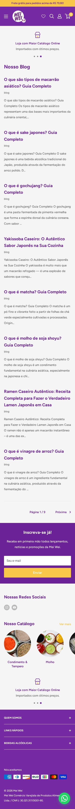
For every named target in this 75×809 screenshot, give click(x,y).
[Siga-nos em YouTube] (14, 607)
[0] (67, 16)
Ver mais (65, 624)
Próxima (61, 512)
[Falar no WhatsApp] (64, 798)
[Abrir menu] (6, 16)
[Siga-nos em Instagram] (7, 607)
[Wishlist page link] (43, 16)
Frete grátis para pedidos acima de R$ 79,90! (37, 3)
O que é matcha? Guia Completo (35, 291)
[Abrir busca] (52, 16)
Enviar (37, 573)
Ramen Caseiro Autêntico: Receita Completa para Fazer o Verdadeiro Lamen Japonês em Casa (37, 398)
